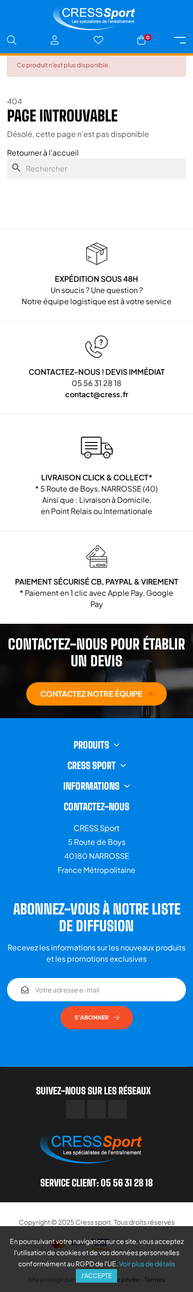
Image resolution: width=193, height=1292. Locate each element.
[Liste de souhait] (98, 40)
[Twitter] (96, 1109)
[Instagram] (117, 1109)
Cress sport (93, 1222)
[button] (96, 694)
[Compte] (55, 40)
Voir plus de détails (147, 1263)
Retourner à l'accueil (43, 152)
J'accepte (96, 1275)
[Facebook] (75, 1109)
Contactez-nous (96, 806)
